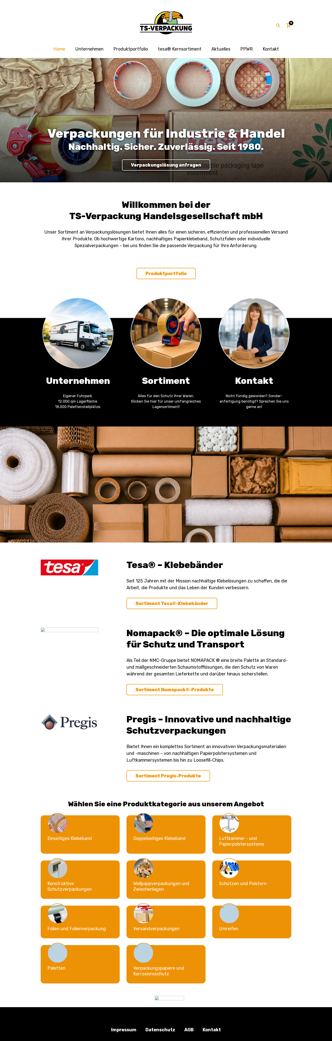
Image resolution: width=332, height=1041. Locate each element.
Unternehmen (89, 49)
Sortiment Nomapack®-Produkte (175, 689)
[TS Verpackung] (166, 22)
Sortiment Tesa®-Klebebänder (172, 603)
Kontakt (271, 49)
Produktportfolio (130, 49)
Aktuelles (220, 49)
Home (59, 49)
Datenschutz (160, 1029)
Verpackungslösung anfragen (166, 165)
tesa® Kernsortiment (179, 49)
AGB (189, 1029)
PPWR (246, 49)
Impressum (123, 1029)
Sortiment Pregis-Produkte (168, 776)
